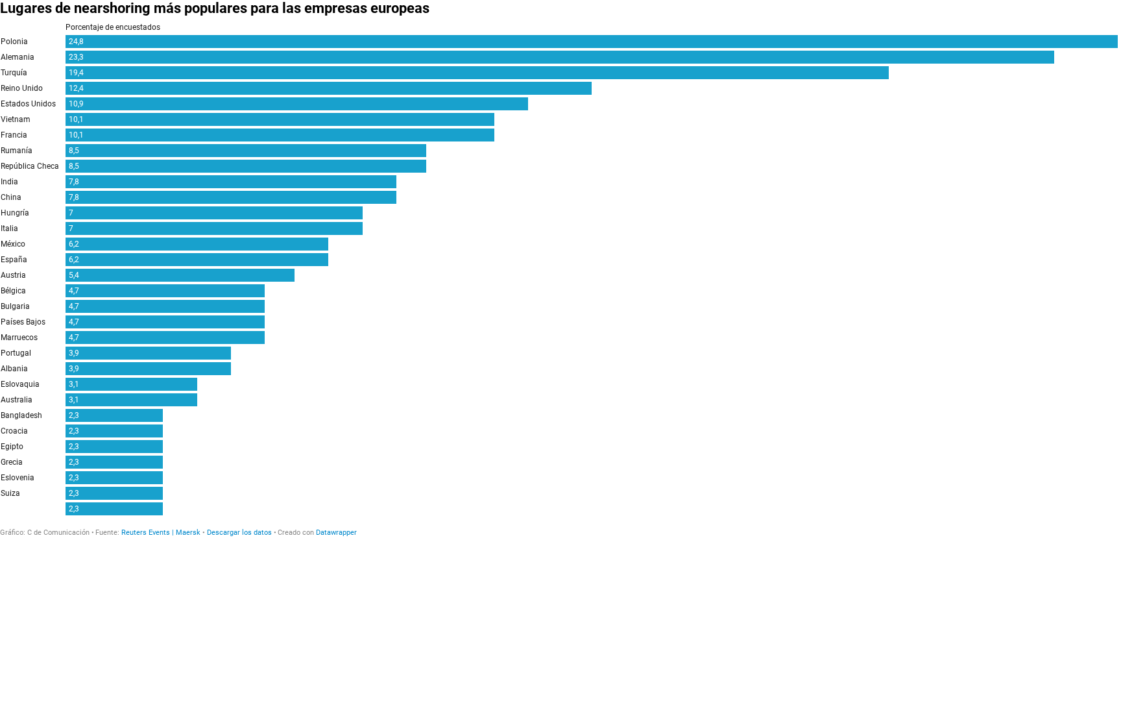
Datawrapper (336, 532)
